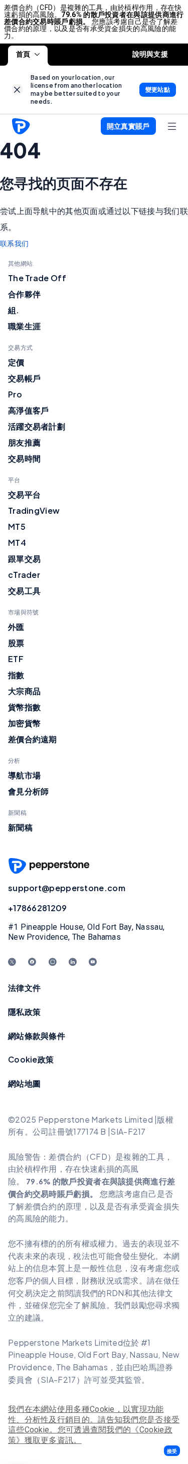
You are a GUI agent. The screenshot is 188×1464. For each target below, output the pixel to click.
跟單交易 (24, 558)
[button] (172, 1450)
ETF (16, 659)
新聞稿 (20, 827)
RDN (115, 1293)
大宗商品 (24, 691)
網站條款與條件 (36, 1035)
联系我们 (14, 244)
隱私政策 (24, 1011)
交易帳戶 (24, 378)
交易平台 (24, 494)
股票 (16, 643)
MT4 (17, 542)
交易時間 (24, 458)
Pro (15, 394)
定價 (16, 362)
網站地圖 (24, 1083)
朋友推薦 (24, 442)
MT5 (17, 526)
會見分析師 (28, 791)
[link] (17, 89)
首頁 (23, 54)
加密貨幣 (24, 723)
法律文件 (24, 987)
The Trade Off (37, 278)
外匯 (16, 626)
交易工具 (24, 590)
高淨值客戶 (28, 410)
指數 (16, 675)
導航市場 (24, 775)
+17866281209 (37, 908)
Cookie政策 (31, 1059)
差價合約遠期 (32, 739)
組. (14, 310)
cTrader (24, 574)
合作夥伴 (24, 294)
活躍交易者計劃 (36, 426)
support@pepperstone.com (66, 888)
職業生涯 (24, 326)
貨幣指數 (24, 707)
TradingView (34, 510)
